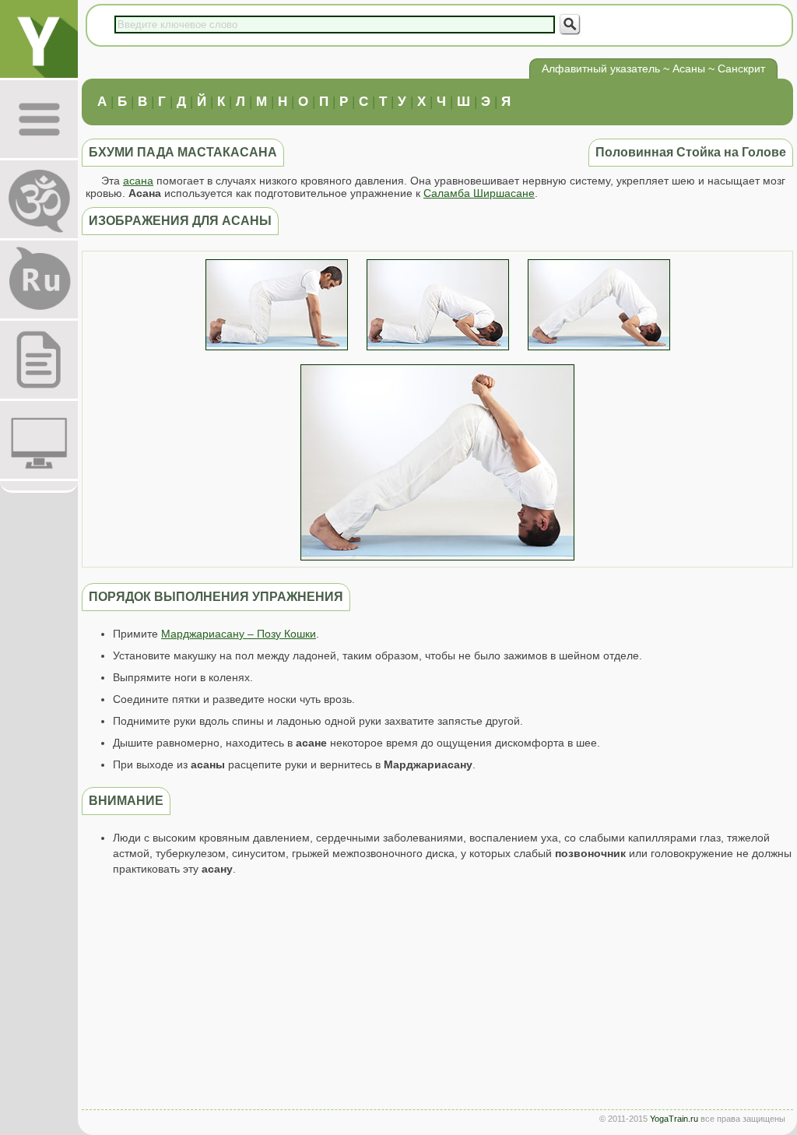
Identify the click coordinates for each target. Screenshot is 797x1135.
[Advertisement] (437, 996)
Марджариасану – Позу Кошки (238, 633)
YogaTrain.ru (674, 1118)
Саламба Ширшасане (479, 193)
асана (138, 180)
